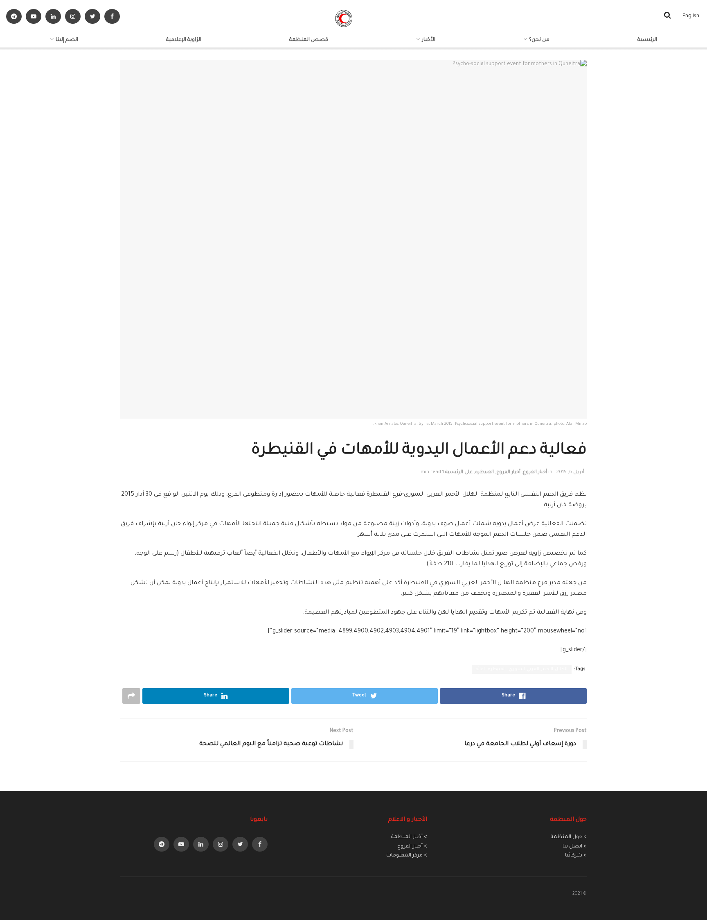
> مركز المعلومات (406, 856)
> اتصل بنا (575, 847)
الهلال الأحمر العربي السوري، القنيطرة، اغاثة (521, 669)
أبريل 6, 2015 (570, 472)
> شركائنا (576, 856)
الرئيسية (647, 40)
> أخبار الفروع (412, 847)
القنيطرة (484, 472)
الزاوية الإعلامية (183, 40)
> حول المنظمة (569, 837)
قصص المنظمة (308, 40)
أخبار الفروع (535, 472)
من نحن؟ (539, 40)
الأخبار (428, 40)
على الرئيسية (459, 472)
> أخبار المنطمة (409, 837)
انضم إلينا (67, 40)
